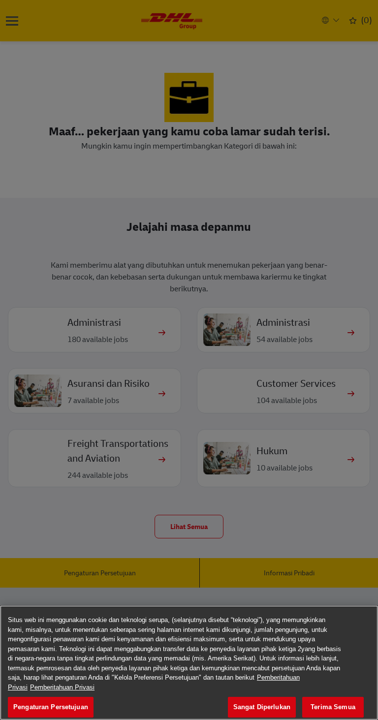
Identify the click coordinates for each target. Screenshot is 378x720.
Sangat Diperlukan (261, 707)
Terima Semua (333, 707)
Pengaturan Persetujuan (50, 707)
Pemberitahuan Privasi (62, 687)
